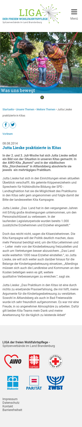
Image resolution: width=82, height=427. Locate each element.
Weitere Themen (45, 109)
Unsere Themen (25, 109)
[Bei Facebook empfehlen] (5, 125)
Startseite (8, 109)
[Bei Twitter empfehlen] (13, 125)
